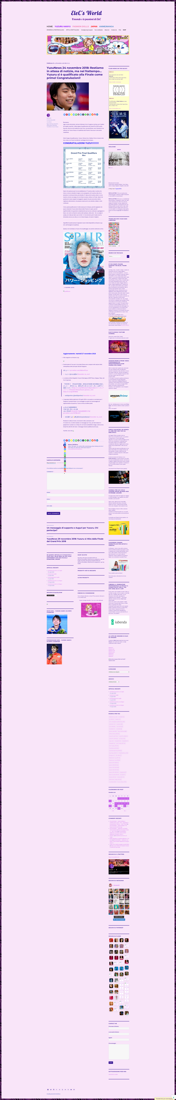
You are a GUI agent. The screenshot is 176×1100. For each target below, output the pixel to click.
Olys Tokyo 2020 (113, 753)
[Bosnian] (112, 224)
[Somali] (111, 241)
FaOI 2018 (112, 726)
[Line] (76, 115)
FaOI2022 (112, 728)
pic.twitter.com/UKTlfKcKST (71, 413)
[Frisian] (118, 227)
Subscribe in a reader (113, 1074)
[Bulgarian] (114, 224)
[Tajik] (118, 241)
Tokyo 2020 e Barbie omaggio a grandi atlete (119, 844)
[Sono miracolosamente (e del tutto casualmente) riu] (121, 912)
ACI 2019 (111, 719)
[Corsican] (112, 226)
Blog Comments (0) (51, 462)
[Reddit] (92, 115)
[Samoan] (118, 239)
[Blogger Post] (88, 115)
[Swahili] (115, 241)
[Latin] (117, 233)
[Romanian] (115, 238)
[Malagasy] (114, 235)
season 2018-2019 (53, 125)
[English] (109, 227)
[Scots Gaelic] (109, 241)
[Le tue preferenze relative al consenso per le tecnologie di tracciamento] (173, 1097)
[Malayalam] (115, 235)
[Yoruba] (115, 244)
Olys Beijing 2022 (114, 748)
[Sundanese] (114, 241)
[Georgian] (111, 229)
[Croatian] (114, 226)
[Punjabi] (114, 238)
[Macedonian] (112, 235)
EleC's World (86, 12)
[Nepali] (115, 236)
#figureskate (92, 388)
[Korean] (111, 233)
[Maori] (109, 236)
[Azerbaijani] (117, 223)
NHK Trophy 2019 (113, 745)
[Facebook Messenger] (69, 115)
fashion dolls (113, 731)
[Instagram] (95, 115)
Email (49, 499)
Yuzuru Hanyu (55, 126)
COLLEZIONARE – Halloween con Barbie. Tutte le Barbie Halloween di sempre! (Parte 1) (118, 833)
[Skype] (90, 115)
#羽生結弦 (72, 390)
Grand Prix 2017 (113, 736)
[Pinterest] (67, 115)
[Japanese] (114, 232)
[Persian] (109, 238)
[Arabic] (114, 223)
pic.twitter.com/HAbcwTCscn (79, 370)
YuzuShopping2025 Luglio (53, 577)
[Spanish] (112, 241)
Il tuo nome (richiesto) (114, 1026)
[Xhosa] (112, 244)
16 (121, 803)
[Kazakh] (118, 232)
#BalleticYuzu (113, 716)
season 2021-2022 (114, 772)
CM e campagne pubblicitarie (117, 721)
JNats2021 (112, 743)
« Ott (113, 810)
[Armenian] (115, 223)
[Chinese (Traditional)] (111, 226)
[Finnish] (115, 227)
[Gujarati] (115, 229)
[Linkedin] (97, 115)
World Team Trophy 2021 (115, 779)
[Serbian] (118, 238)
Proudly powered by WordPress (53, 1094)
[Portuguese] (112, 238)
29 (118, 808)
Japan (111, 740)
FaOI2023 (119, 728)
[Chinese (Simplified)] (109, 226)
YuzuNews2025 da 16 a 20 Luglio (55, 570)
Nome (49, 492)
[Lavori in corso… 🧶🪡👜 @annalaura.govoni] (127, 912)
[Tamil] (109, 242)
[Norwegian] (117, 236)
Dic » (125, 810)
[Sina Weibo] (71, 115)
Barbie (118, 719)
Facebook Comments (61, 462)
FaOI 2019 (120, 726)
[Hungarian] (115, 230)
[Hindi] (112, 230)
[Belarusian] (109, 224)
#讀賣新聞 (83, 411)
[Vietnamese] (109, 244)
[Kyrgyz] (114, 233)
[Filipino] (114, 227)
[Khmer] (109, 233)
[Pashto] (118, 236)
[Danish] (117, 226)
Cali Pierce (112, 835)
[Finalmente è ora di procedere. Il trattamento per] (111, 912)
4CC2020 (121, 716)
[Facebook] (64, 115)
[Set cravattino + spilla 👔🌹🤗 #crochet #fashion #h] (111, 896)
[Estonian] (112, 227)
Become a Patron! (125, 325)
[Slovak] (115, 239)
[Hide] (64, 473)
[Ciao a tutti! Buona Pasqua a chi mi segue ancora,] (111, 901)
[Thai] (112, 242)
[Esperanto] (111, 227)
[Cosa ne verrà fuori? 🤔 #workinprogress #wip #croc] (121, 891)
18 (127, 803)
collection (112, 724)
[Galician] (109, 229)
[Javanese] (115, 232)
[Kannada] (117, 232)
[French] (117, 227)
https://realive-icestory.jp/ (115, 82)
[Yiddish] (114, 244)
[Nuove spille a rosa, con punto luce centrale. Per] (127, 896)
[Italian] (112, 232)
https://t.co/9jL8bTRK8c (70, 391)
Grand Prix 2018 (123, 736)
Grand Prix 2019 (113, 738)
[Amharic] (112, 223)
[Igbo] (118, 230)
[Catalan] (115, 224)
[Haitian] (117, 229)
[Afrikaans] (109, 223)
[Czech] (115, 226)
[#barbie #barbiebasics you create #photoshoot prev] (127, 891)
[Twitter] (81, 115)
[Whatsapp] (85, 115)
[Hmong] (114, 230)
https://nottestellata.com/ (115, 108)
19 (110, 806)
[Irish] (111, 232)
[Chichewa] (118, 224)
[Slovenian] (117, 239)
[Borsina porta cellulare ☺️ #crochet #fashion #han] (121, 896)
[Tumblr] (83, 115)
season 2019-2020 (114, 767)
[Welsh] (111, 244)
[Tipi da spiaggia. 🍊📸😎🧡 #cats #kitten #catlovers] (116, 891)
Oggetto (110, 1037)
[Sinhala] (114, 239)
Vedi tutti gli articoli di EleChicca (75, 449)
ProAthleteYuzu (123, 753)
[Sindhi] (112, 239)
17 (124, 803)
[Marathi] (111, 236)
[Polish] (111, 238)
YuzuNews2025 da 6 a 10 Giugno (55, 584)
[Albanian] (111, 223)
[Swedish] (117, 241)
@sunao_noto (89, 390)
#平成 (78, 411)
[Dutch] (118, 226)
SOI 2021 (122, 774)
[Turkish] (114, 242)
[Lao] (115, 233)
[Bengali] (111, 224)
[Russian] (117, 238)
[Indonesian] (109, 232)
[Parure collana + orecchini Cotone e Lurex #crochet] (111, 891)
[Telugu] (111, 242)
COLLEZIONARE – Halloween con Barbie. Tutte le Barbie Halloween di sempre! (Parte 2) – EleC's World (119, 830)
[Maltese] (118, 235)
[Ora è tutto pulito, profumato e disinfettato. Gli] (116, 912)
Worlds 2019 (112, 777)
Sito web (49, 505)
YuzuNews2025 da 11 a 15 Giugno (55, 580)
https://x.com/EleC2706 (114, 857)
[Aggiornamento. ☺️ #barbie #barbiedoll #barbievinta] (127, 907)
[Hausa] (118, 229)
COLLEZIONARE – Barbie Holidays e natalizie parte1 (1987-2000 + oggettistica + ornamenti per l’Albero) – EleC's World (119, 823)
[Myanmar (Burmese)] (114, 236)
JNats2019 (118, 740)
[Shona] (109, 239)
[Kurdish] (112, 233)
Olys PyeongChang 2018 (115, 750)
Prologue (112, 755)
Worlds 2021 (120, 777)
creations (120, 724)
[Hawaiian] (109, 230)
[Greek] (114, 229)
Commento (50, 471)
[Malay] (117, 235)
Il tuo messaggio (112, 1043)
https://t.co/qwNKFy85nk (80, 388)
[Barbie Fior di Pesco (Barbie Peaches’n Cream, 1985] (116, 907)
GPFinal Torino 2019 (114, 733)
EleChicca (49, 118)
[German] (112, 229)
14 (116, 803)
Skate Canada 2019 (114, 774)
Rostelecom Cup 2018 (114, 760)
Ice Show (122, 738)
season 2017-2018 (114, 762)
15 (118, 803)
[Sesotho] (111, 239)
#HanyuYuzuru (79, 390)
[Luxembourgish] (111, 235)
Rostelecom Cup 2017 (114, 757)
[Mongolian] (112, 236)
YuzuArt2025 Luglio (52, 574)
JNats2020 (125, 740)
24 (124, 806)
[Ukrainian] (115, 242)
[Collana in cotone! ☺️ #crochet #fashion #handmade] (116, 896)
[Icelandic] (117, 230)
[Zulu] (117, 244)
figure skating (50, 123)
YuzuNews (49, 121)
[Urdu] (117, 242)
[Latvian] (118, 233)
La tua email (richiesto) (114, 1032)
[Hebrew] (111, 230)
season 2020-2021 (114, 769)
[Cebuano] (117, 224)
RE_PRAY (118, 755)
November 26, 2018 (84, 374)
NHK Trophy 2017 (120, 743)
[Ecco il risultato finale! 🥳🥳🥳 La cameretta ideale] (121, 907)
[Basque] (118, 223)
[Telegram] (74, 115)
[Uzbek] (118, 242)
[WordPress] (78, 115)
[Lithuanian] (109, 235)
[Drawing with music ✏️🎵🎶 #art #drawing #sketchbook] (116, 901)
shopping (123, 772)
